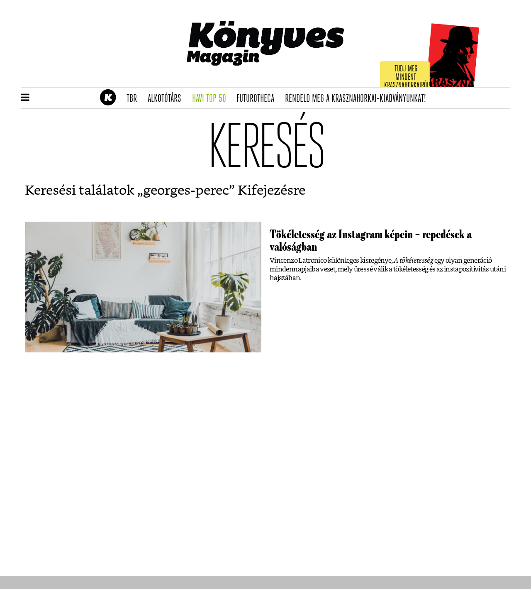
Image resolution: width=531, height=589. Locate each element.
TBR (134, 99)
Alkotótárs (167, 99)
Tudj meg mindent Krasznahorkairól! (407, 77)
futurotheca (258, 99)
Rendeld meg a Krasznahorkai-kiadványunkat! (358, 99)
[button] (25, 97)
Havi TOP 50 (211, 99)
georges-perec (186, 190)
